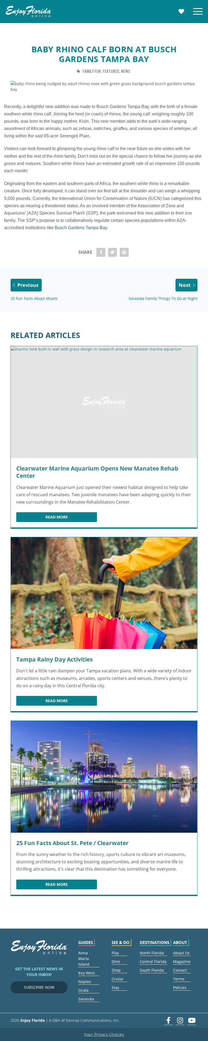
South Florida (152, 970)
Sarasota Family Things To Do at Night (163, 298)
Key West (86, 972)
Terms (178, 978)
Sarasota (86, 998)
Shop (116, 970)
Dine (116, 961)
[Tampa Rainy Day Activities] (104, 593)
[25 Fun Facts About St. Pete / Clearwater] (104, 777)
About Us (181, 952)
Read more (71, 517)
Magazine (182, 961)
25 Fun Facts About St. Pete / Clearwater (72, 843)
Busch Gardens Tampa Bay (81, 227)
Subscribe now (39, 987)
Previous (27, 285)
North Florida (152, 952)
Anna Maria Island (83, 958)
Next (185, 285)
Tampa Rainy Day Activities (54, 659)
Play (115, 952)
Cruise (117, 978)
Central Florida (153, 961)
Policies (180, 987)
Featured (111, 71)
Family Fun (92, 71)
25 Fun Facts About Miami (34, 298)
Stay (115, 987)
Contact (180, 970)
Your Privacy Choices (104, 1034)
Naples (84, 981)
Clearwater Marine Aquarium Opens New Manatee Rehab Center (97, 472)
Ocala (83, 990)
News (125, 71)
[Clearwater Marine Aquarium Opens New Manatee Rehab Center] (104, 402)
